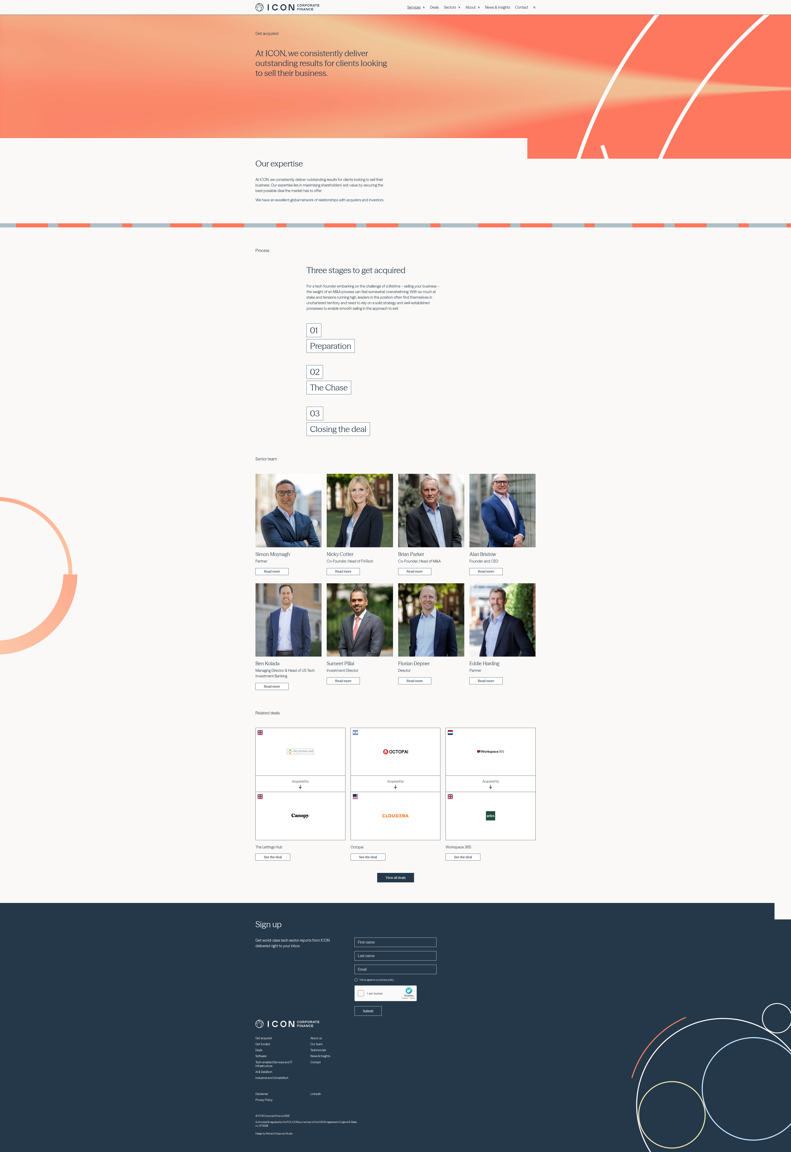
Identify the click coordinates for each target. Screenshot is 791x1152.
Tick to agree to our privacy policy (376, 979)
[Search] (534, 7)
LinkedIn (315, 1094)
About (471, 7)
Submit (368, 1011)
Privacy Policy (264, 1100)
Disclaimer (261, 1094)
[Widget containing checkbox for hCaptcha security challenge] (386, 993)
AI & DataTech (263, 1072)
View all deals (396, 878)
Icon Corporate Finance (287, 7)
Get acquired (263, 1038)
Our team (316, 1044)
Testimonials (318, 1050)
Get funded (262, 1044)
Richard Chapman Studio (279, 1133)
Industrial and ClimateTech (271, 1078)
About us (316, 1038)
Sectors (450, 7)
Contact (521, 7)
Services (414, 7)
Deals (434, 7)
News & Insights (497, 7)
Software (261, 1056)
